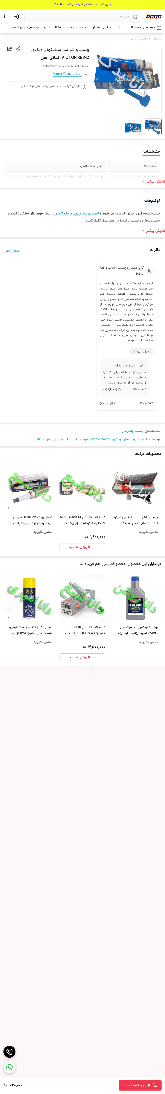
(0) (115, 390)
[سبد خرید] (6, 16)
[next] (8, 508)
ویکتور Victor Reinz (67, 74)
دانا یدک (157, 39)
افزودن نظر (12, 251)
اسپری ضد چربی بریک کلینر (77, 213)
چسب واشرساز (139, 39)
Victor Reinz (100, 439)
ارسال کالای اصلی (65, 439)
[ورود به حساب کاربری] (17, 16)
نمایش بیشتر (155, 182)
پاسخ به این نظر (142, 351)
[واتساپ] (9, 1067)
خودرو (83, 439)
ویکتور (116, 439)
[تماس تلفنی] (9, 1052)
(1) (111, 403)
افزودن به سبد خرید (137, 1085)
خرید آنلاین (42, 439)
